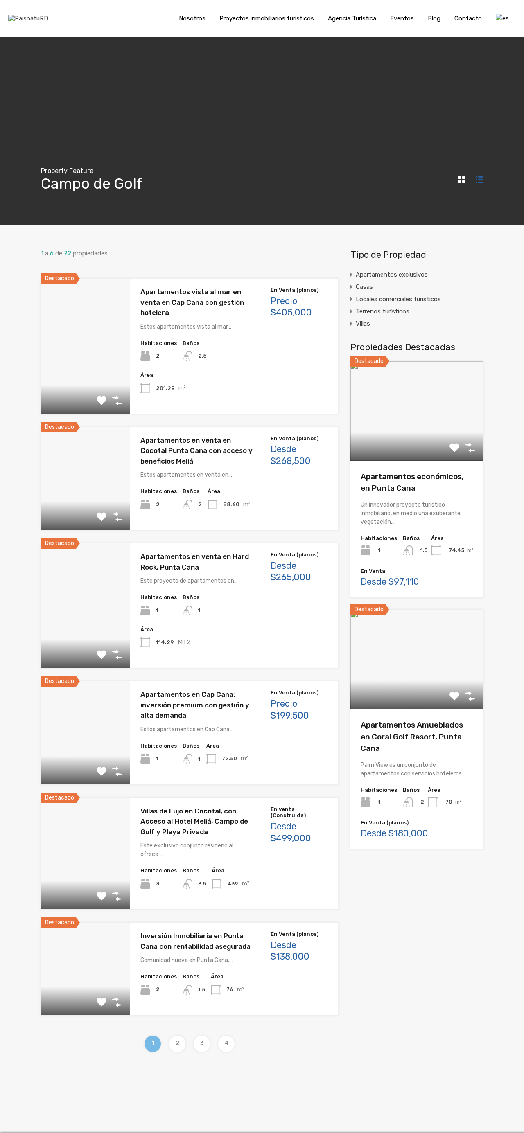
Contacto (468, 18)
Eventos (402, 18)
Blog (434, 18)
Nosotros (192, 18)
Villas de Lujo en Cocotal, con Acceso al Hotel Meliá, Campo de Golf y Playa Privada (194, 821)
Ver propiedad (85, 386)
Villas (363, 323)
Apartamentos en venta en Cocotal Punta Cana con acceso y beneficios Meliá (196, 450)
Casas (364, 287)
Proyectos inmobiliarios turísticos (266, 18)
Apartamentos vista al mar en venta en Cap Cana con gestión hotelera (192, 302)
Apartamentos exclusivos (392, 274)
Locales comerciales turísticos (398, 299)
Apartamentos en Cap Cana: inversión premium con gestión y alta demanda (194, 704)
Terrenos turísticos (382, 311)
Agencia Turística (352, 18)
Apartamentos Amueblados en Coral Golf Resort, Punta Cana (412, 736)
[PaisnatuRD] (28, 18)
